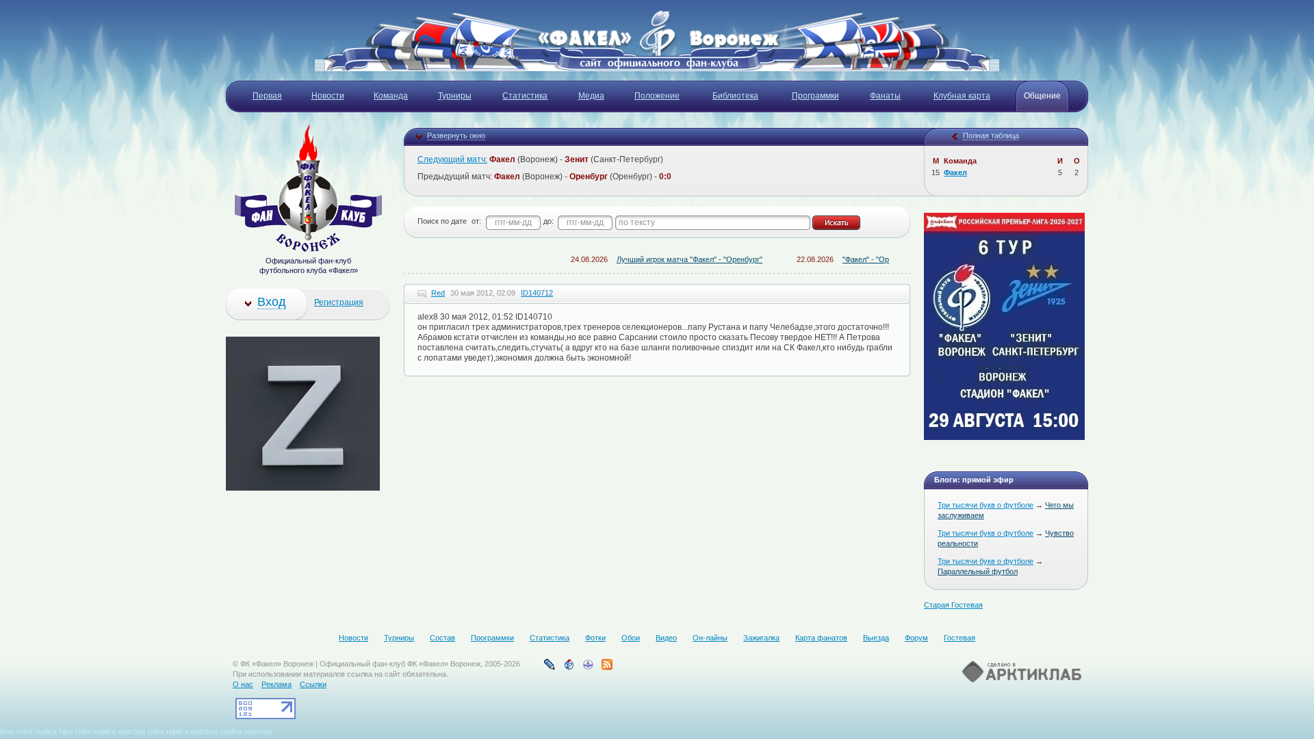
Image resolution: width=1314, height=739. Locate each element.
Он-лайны (710, 638)
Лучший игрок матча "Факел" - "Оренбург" (672, 259)
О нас (243, 684)
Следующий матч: (452, 159)
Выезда (876, 638)
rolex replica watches (183, 731)
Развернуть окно (456, 135)
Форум (916, 638)
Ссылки (313, 684)
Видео (666, 638)
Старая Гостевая (953, 605)
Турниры (399, 638)
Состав (442, 638)
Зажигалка (761, 638)
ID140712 (537, 293)
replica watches (120, 731)
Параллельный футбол (978, 571)
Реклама (276, 684)
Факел (955, 172)
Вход (271, 302)
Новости (353, 638)
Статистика (549, 638)
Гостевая (959, 638)
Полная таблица (991, 135)
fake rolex (75, 731)
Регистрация (338, 302)
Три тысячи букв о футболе (985, 505)
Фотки (595, 638)
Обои (630, 638)
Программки (492, 638)
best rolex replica (28, 731)
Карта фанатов (821, 638)
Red (438, 293)
